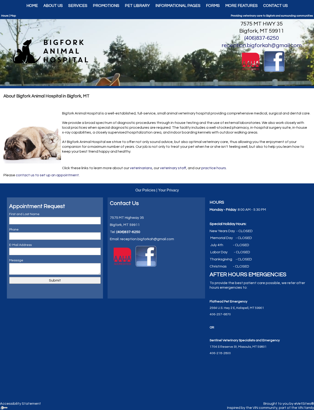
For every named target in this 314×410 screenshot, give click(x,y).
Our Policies (145, 190)
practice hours (213, 168)
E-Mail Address (20, 245)
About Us (53, 6)
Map (13, 15)
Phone (14, 229)
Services (77, 6)
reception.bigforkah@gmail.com (262, 45)
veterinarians (141, 168)
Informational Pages (177, 6)
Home (32, 6)
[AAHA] (250, 61)
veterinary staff (173, 168)
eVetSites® (304, 403)
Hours (4, 15)
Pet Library (137, 6)
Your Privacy (168, 190)
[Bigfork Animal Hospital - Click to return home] (52, 50)
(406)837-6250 (261, 38)
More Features (241, 6)
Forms (213, 6)
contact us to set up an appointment (47, 175)
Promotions (106, 6)
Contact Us (275, 6)
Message (16, 260)
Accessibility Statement (20, 403)
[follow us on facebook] (274, 61)
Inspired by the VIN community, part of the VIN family (270, 408)
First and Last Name (24, 214)
